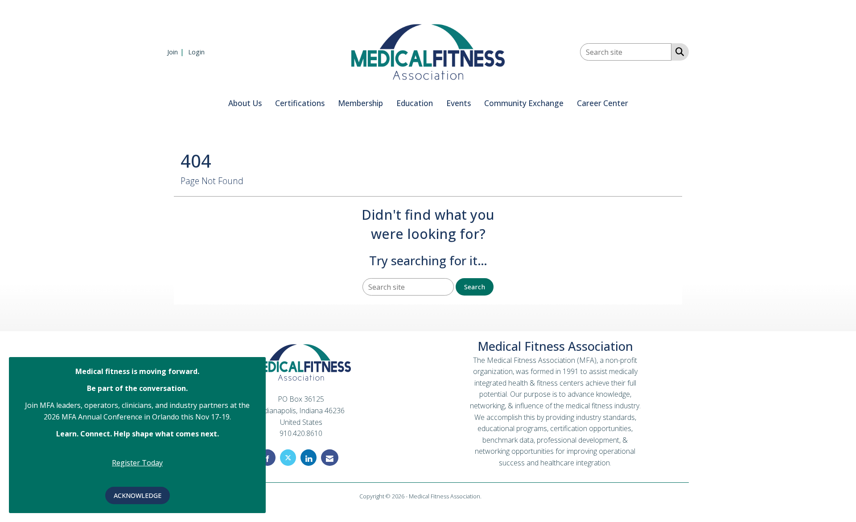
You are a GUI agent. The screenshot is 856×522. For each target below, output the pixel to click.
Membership (360, 103)
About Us (245, 103)
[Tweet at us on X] (288, 457)
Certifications (300, 103)
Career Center (602, 103)
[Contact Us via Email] (329, 457)
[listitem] (176, 52)
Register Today (137, 463)
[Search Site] (677, 51)
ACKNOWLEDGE (137, 495)
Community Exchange (524, 103)
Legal (490, 496)
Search (474, 287)
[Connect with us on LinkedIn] (308, 457)
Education (414, 103)
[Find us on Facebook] (267, 457)
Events (458, 103)
